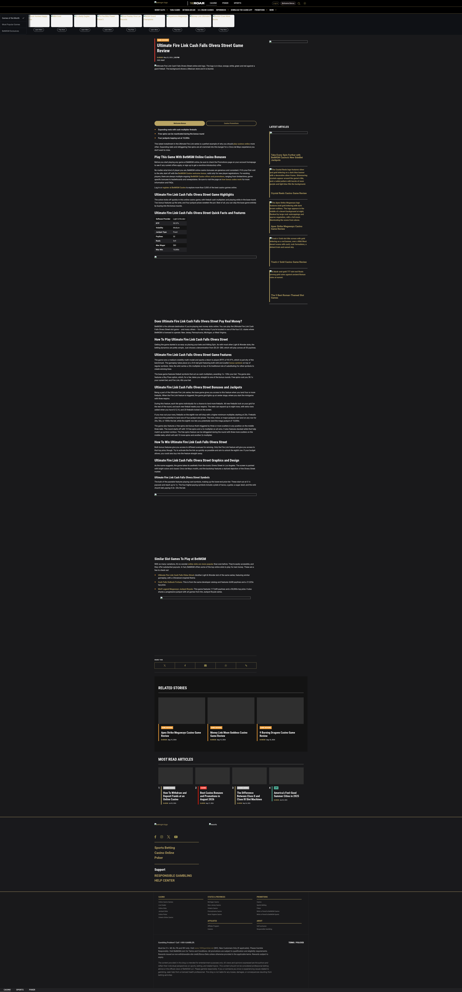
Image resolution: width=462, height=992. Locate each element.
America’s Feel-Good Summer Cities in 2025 (286, 794)
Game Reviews (163, 40)
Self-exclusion (261, 926)
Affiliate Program (213, 926)
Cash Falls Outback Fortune (170, 582)
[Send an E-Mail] (205, 665)
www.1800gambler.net (204, 948)
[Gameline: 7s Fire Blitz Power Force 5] (108, 21)
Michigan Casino (213, 902)
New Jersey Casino (214, 905)
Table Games (175, 10)
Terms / (292, 942)
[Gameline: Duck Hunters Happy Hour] (39, 21)
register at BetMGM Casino (174, 187)
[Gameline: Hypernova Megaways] (177, 21)
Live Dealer (162, 905)
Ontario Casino (213, 908)
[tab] (13, 18)
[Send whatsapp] (226, 665)
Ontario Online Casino (165, 917)
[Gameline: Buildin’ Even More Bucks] (223, 21)
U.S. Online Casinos (206, 10)
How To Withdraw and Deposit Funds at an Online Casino (174, 796)
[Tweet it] (165, 665)
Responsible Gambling (173, 875)
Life (276, 788)
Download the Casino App (241, 10)
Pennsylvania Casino (215, 911)
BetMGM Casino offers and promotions (207, 176)
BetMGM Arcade (189, 10)
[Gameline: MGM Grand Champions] (154, 21)
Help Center (164, 880)
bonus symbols (235, 363)
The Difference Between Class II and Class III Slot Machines (249, 796)
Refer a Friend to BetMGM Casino (268, 911)
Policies (300, 942)
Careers (210, 929)
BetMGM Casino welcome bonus (192, 173)
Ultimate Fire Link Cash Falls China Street (176, 575)
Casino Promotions (231, 123)
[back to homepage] (171, 3)
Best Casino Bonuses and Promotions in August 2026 (211, 796)
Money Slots (160, 10)
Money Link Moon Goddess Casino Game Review (228, 734)
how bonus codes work (231, 179)
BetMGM (160, 57)
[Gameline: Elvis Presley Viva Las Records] (131, 21)
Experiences (221, 10)
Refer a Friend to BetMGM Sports (268, 914)
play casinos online (241, 144)
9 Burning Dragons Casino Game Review (277, 734)
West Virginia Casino (215, 914)
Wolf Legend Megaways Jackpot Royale (175, 589)
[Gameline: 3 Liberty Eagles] (85, 21)
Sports (237, 3)
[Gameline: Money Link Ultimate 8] (200, 21)
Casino (213, 3)
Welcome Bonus (180, 123)
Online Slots (162, 908)
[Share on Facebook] (185, 665)
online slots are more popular (200, 564)
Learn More (38, 30)
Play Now (62, 30)
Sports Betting (164, 848)
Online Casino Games (165, 902)
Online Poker (162, 914)
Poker (225, 3)
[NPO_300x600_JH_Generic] (288, 80)
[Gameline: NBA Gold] (62, 21)
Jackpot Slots (163, 911)
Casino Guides (169, 788)
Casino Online (164, 852)
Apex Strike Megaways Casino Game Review (181, 734)
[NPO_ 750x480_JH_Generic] (205, 625)
